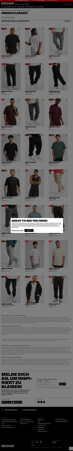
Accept (29, 230)
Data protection (15, 227)
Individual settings (17, 230)
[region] (37, 225)
